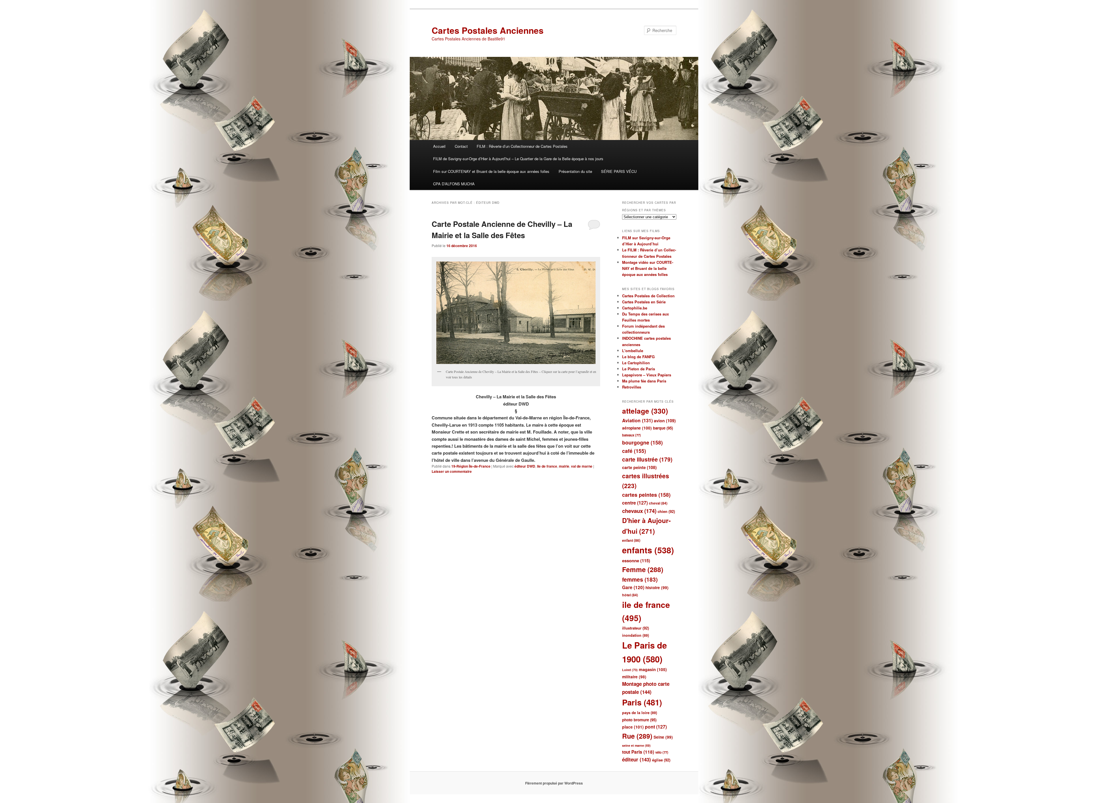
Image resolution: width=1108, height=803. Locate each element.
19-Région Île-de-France (471, 466)
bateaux (631, 435)
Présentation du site (575, 171)
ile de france (547, 466)
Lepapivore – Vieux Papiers (646, 375)
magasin (653, 669)
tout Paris (638, 752)
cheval (658, 503)
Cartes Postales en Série (644, 302)
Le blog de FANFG (638, 356)
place (633, 727)
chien (666, 511)
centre (635, 502)
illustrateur (635, 628)
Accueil (439, 146)
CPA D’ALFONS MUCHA (454, 183)
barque (663, 428)
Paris (642, 702)
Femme (642, 569)
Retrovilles (631, 387)
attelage (645, 411)
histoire (657, 587)
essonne (636, 560)
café (634, 450)
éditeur (636, 759)
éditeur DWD (524, 466)
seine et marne (636, 745)
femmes (640, 579)
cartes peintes (646, 494)
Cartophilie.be (634, 308)
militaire (634, 676)
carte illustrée (647, 459)
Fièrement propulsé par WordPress (554, 783)
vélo (661, 752)
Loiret (630, 670)
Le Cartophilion (636, 362)
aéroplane (637, 428)
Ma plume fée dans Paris (644, 381)
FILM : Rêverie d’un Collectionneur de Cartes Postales (522, 146)
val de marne (581, 466)
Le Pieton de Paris (638, 368)
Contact (461, 146)
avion (665, 420)
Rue (637, 736)
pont (656, 726)
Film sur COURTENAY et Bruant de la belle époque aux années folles (491, 171)
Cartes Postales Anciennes (488, 30)
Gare (633, 587)
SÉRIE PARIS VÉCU (619, 171)
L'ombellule (632, 350)
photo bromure (639, 719)
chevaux (639, 511)
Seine (663, 737)
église (661, 760)
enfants (648, 550)
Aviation (637, 420)
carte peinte (639, 467)
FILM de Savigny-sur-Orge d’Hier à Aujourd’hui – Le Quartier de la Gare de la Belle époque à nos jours (518, 158)
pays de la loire (639, 712)
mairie (564, 466)
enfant (631, 540)
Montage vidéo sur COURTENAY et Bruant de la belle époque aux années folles (647, 268)
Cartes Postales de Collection (648, 295)
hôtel (630, 594)
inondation (635, 635)
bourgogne (642, 442)
